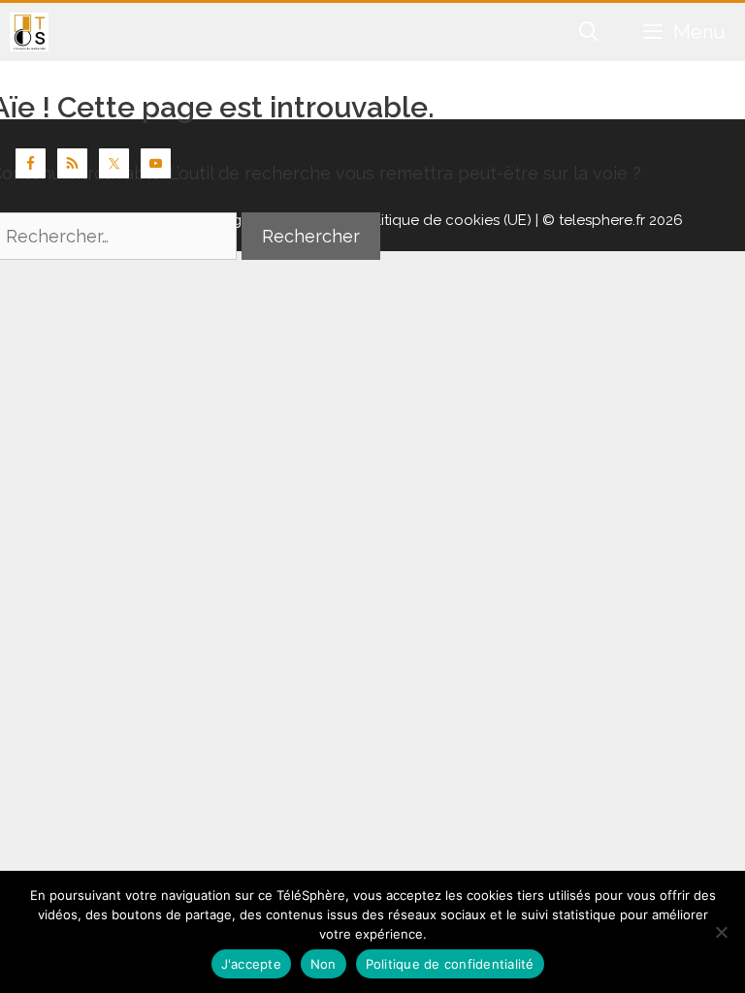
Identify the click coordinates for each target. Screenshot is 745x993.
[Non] (720, 932)
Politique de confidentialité (450, 964)
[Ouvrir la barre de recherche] (590, 32)
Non (323, 964)
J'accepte (251, 964)
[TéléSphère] (29, 32)
